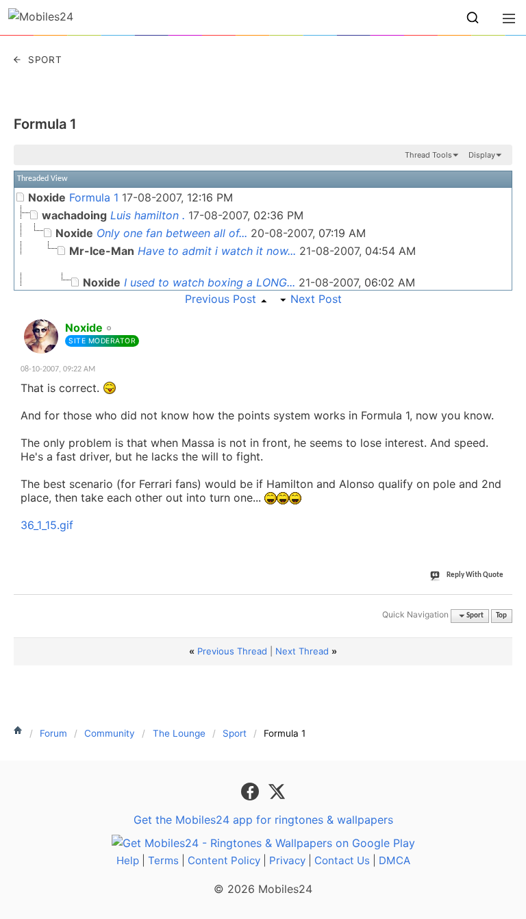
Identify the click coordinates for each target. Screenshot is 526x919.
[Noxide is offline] (41, 336)
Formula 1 (45, 124)
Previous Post (220, 299)
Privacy (287, 860)
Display (481, 155)
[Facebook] (251, 791)
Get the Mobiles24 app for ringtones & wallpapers (263, 819)
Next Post (316, 299)
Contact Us (342, 860)
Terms (163, 860)
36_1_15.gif (47, 525)
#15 (499, 320)
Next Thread (302, 651)
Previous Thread (232, 651)
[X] (277, 791)
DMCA (394, 860)
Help (127, 860)
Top (501, 616)
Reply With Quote (475, 575)
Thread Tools (428, 155)
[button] (472, 18)
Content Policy (224, 860)
